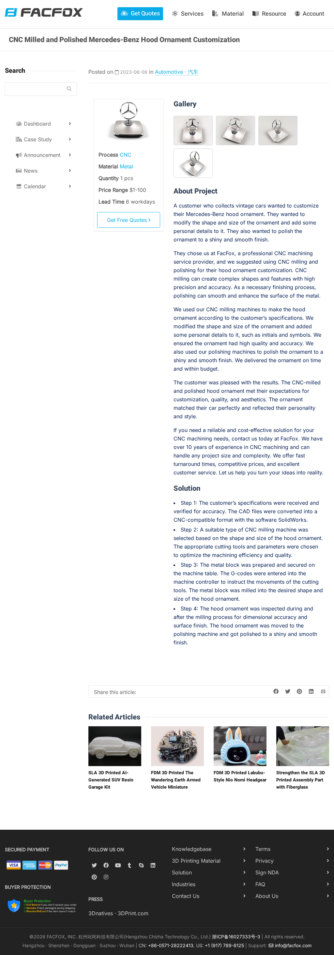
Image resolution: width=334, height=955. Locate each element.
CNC (125, 154)
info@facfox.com (292, 945)
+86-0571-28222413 (170, 945)
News (30, 170)
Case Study (37, 139)
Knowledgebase (191, 849)
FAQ (260, 884)
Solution (182, 872)
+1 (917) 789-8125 (224, 945)
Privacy (264, 860)
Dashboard (36, 123)
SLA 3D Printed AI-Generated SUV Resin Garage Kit (110, 780)
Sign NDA (267, 872)
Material (233, 13)
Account (313, 13)
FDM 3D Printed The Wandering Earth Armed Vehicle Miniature (176, 780)
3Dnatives (100, 913)
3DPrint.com (133, 913)
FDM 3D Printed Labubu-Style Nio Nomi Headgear (240, 776)
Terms (262, 849)
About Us (266, 896)
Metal (126, 166)
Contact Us (185, 896)
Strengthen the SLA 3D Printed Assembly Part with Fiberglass (300, 780)
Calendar (34, 186)
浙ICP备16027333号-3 (236, 936)
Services (192, 13)
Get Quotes (145, 13)
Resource (274, 13)
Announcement (41, 155)
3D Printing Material (196, 860)
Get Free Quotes (127, 220)
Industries (183, 884)
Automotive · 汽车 (176, 72)
